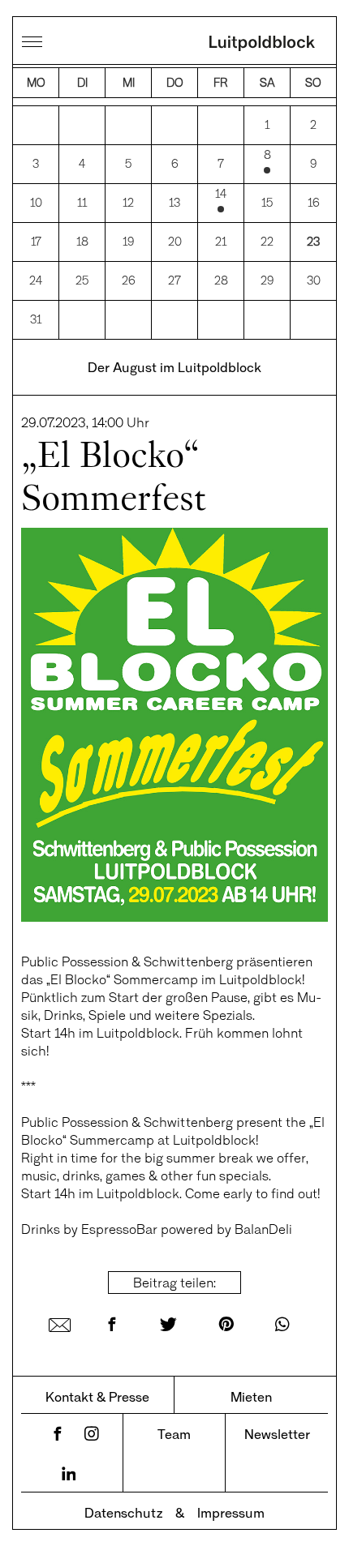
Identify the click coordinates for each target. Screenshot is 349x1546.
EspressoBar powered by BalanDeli (186, 1228)
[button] (29, 1517)
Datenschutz (123, 1512)
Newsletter (277, 1433)
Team (174, 1433)
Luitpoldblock (262, 45)
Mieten (251, 1396)
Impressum (231, 1512)
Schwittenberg (188, 961)
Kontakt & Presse (97, 1396)
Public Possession (74, 961)
